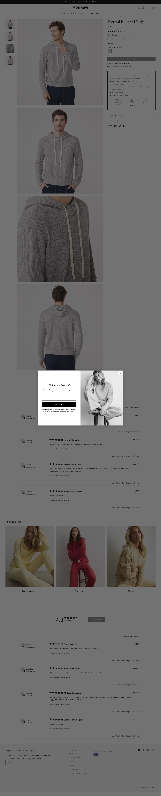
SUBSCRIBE (59, 404)
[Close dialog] (120, 373)
